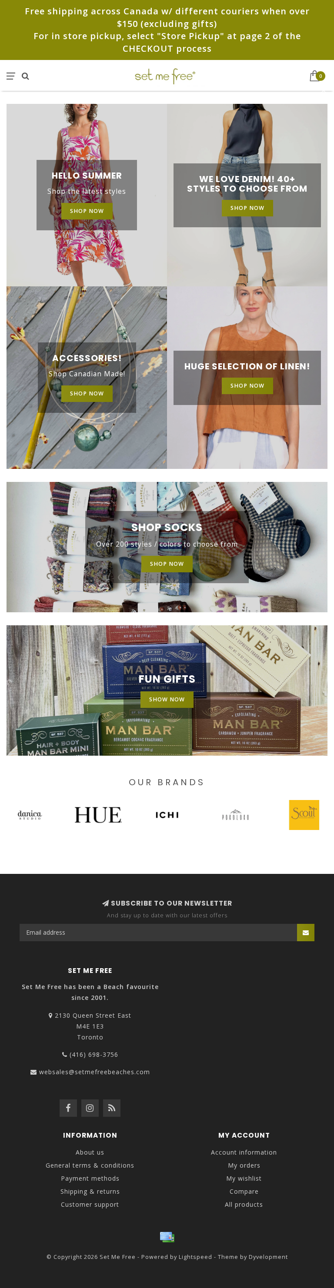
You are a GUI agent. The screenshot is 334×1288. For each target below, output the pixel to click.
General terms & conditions (90, 1165)
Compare (244, 1191)
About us (90, 1152)
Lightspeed (195, 1257)
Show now (167, 699)
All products (244, 1204)
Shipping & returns (90, 1191)
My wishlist (244, 1178)
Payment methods (90, 1178)
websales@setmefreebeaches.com (94, 1072)
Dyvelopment (268, 1257)
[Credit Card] (167, 1237)
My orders (244, 1165)
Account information (244, 1152)
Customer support (90, 1204)
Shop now (87, 211)
